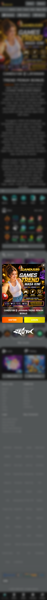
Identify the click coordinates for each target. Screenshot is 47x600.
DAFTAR (12, 319)
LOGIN (34, 319)
